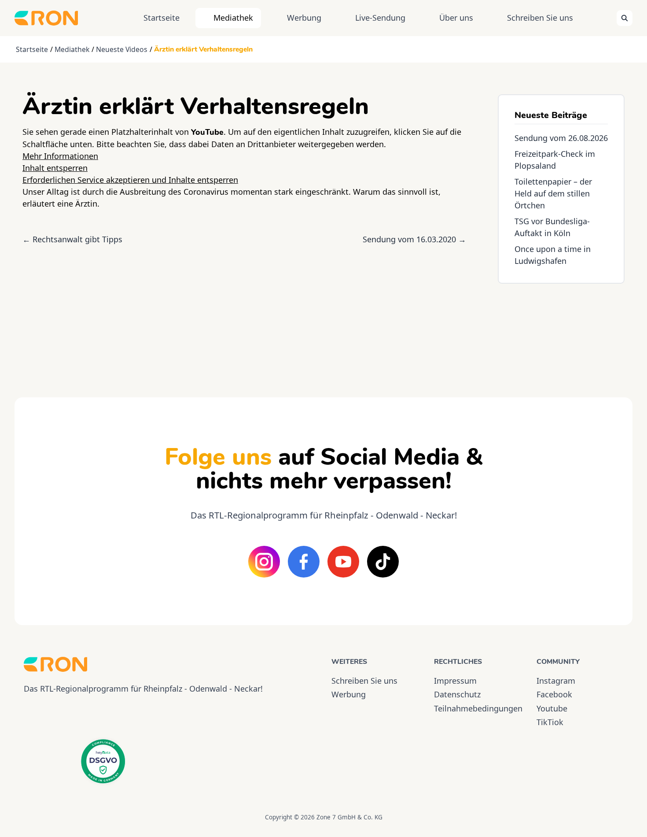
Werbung (304, 17)
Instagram (556, 680)
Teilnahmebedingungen (477, 708)
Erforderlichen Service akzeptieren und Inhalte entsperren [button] (130, 179)
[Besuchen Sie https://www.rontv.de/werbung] (561, 333)
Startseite (161, 17)
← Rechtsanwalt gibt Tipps (72, 239)
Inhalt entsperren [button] (55, 168)
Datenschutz (457, 694)
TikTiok (550, 722)
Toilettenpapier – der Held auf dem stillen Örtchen (553, 193)
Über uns (456, 17)
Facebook (554, 694)
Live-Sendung (380, 17)
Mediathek (233, 17)
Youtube (552, 708)
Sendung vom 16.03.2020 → (414, 239)
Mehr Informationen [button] (60, 156)
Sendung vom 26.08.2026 (561, 138)
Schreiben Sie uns (540, 17)
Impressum (455, 680)
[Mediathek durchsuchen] (624, 18)
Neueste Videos (121, 49)
